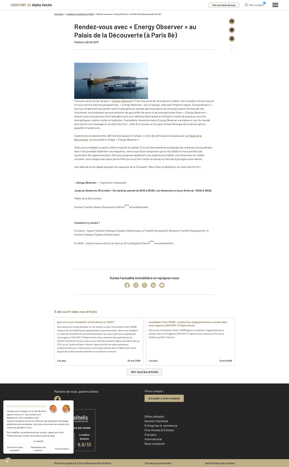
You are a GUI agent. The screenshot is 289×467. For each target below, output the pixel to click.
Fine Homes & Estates (159, 430)
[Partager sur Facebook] (232, 21)
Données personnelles (158, 463)
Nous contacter (154, 443)
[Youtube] (162, 285)
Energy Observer (122, 100)
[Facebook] (127, 285)
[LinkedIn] (153, 285)
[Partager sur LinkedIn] (232, 39)
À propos (150, 434)
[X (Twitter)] (144, 285)
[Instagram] (135, 285)
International (153, 439)
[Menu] (275, 4)
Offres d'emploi (154, 416)
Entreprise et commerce (160, 425)
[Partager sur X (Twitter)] (232, 30)
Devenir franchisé (156, 421)
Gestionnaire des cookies (220, 463)
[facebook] (57, 399)
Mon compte (256, 5)
